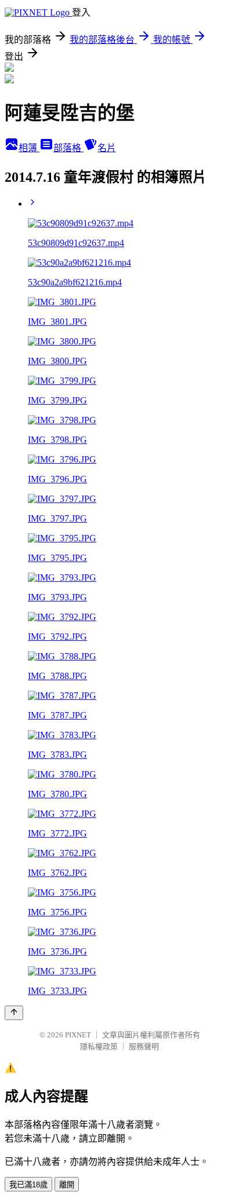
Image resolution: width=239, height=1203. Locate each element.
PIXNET (78, 1034)
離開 (66, 1184)
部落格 (68, 148)
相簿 (29, 148)
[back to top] (14, 1013)
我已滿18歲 (28, 1184)
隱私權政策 (99, 1046)
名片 (106, 148)
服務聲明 (144, 1046)
